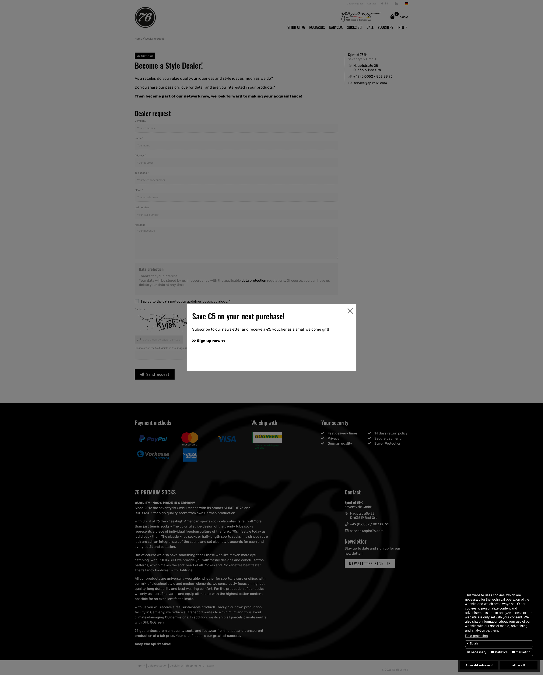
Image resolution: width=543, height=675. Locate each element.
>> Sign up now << (208, 340)
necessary (478, 652)
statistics (501, 652)
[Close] (350, 310)
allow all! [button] (518, 665)
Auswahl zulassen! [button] (479, 665)
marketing (522, 652)
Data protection (476, 636)
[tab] (499, 643)
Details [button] (474, 643)
